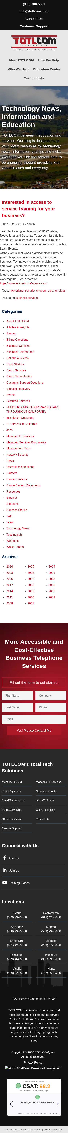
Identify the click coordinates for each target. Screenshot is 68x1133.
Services (12, 497)
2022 (31, 572)
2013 (31, 591)
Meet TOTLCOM (21, 60)
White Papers (15, 546)
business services (26, 297)
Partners (11, 473)
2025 (31, 566)
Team (9, 522)
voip (50, 290)
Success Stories (16, 510)
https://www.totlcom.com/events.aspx (23, 283)
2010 (31, 597)
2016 (31, 585)
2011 (9, 597)
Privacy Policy (33, 1062)
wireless (60, 290)
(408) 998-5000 (17, 929)
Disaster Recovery (18, 388)
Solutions (12, 503)
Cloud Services (16, 370)
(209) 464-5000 (17, 957)
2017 (9, 585)
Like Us (14, 858)
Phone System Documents (23, 485)
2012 (52, 591)
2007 (31, 603)
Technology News (17, 528)
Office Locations (11, 819)
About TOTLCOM (17, 321)
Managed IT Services (20, 436)
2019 (31, 578)
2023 (9, 572)
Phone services (16, 479)
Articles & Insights (17, 327)
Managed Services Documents (26, 442)
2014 (9, 591)
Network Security (17, 454)
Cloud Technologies (19, 376)
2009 (52, 597)
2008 (9, 603)
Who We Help (18, 69)
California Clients (17, 358)
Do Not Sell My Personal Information (46, 1129)
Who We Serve (45, 800)
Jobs (9, 430)
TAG (9, 516)
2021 (52, 572)
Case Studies (15, 364)
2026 (9, 566)
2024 (52, 566)
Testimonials (34, 78)
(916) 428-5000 (51, 915)
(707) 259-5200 (51, 971)
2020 (9, 578)
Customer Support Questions (25, 382)
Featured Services (18, 401)
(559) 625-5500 (17, 971)
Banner (11, 333)
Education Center (46, 69)
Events (10, 394)
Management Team (18, 448)
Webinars (12, 540)
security (30, 290)
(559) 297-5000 (17, 915)
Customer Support (34, 26)
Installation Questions (20, 417)
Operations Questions (20, 466)
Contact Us (34, 19)
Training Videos (19, 883)
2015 (52, 585)
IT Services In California (21, 423)
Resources (13, 491)
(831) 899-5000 (51, 957)
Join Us (14, 870)
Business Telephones (20, 351)
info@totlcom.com (34, 11)
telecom (41, 290)
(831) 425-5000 (17, 943)
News (10, 460)
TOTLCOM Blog (11, 809)
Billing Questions (17, 339)
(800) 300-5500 (34, 4)
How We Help (48, 60)
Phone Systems (11, 791)
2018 (52, 578)
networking (16, 290)
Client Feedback (45, 809)
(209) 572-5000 (51, 943)
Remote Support (11, 828)
